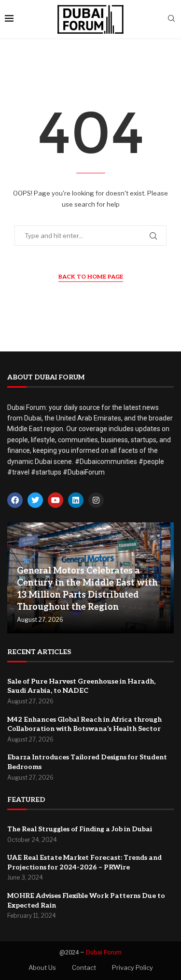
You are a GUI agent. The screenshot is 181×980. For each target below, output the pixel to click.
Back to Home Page (90, 276)
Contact (84, 967)
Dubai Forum (104, 952)
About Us (42, 967)
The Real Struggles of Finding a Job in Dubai (79, 829)
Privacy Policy (132, 967)
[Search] (171, 19)
